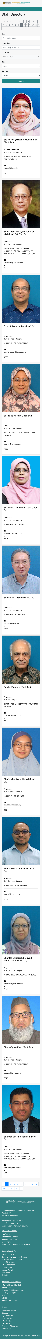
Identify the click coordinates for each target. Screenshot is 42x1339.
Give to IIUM (7, 1318)
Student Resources (9, 1239)
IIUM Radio (6, 1323)
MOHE (4, 1298)
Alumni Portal (7, 1270)
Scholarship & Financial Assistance (16, 1244)
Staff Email (6, 1272)
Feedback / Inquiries (10, 1326)
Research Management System (14, 1257)
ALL (4, 22)
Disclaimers (6, 1329)
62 (17, 1188)
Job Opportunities (9, 1310)
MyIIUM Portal (7, 1316)
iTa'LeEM (5, 1275)
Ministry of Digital (9, 1293)
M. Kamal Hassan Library (12, 1259)
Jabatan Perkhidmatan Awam (13, 1290)
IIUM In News (7, 1321)
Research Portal (8, 1254)
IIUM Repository (8, 1265)
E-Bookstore (7, 1267)
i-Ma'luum (6, 1234)
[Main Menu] (39, 9)
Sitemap (5, 1313)
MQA (3, 1295)
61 (12, 1188)
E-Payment (6, 1242)
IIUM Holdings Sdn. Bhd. (11, 1285)
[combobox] (21, 57)
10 (4, 1188)
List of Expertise (8, 1262)
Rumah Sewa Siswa (9, 1300)
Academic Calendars (10, 1237)
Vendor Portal (7, 1287)
